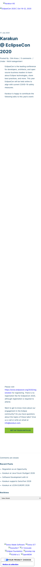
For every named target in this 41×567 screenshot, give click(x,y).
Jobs (22, 509)
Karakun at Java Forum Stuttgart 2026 (18, 473)
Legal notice (10, 513)
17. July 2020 (5, 33)
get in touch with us (20, 430)
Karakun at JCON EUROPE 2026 (16, 485)
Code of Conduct (20, 520)
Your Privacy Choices (19, 560)
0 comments (26, 58)
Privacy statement (26, 513)
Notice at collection (10, 564)
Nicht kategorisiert (14, 61)
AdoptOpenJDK (11, 134)
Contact (30, 509)
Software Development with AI (15, 477)
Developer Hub (11, 509)
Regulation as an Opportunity (14, 469)
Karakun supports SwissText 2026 (16, 481)
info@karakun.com (12, 423)
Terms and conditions (19, 516)
